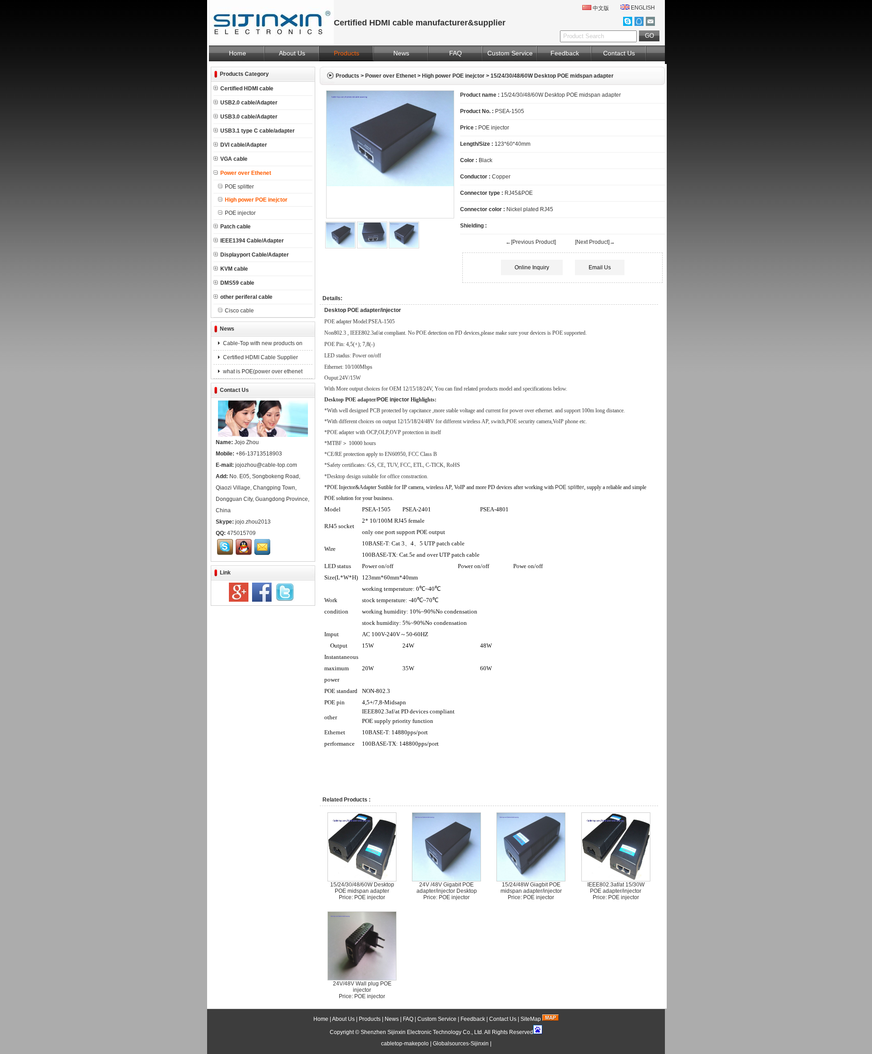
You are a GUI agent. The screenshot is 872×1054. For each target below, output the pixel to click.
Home (237, 53)
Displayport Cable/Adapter (254, 255)
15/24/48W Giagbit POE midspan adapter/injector (531, 887)
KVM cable (234, 269)
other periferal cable (246, 297)
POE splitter (239, 186)
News (401, 53)
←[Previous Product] (530, 242)
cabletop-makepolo (405, 1043)
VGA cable (234, 159)
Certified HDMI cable (246, 88)
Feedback (564, 53)
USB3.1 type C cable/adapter (257, 131)
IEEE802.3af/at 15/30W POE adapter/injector (615, 887)
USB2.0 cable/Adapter (248, 102)
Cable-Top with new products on (262, 343)
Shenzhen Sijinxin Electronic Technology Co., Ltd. (422, 1032)
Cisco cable (239, 310)
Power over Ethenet (390, 76)
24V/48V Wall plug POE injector (362, 986)
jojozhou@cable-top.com (266, 465)
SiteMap (530, 1019)
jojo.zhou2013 (253, 522)
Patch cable (235, 226)
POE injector (240, 213)
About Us (292, 53)
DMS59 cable (237, 283)
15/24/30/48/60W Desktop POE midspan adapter (362, 887)
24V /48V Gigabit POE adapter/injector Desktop (446, 887)
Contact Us (619, 53)
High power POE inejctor (453, 76)
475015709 (241, 533)
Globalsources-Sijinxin (461, 1043)
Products (346, 53)
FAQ (455, 53)
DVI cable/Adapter (243, 145)
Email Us (600, 267)
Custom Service (510, 53)
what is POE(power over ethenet (262, 371)
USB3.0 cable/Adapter (248, 117)
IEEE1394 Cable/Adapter (252, 241)
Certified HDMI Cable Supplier (260, 357)
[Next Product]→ (595, 242)
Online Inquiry (532, 267)
